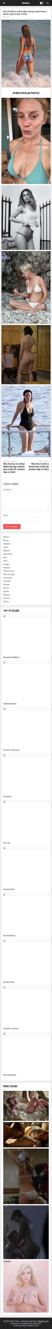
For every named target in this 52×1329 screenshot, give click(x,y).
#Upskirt (6, 543)
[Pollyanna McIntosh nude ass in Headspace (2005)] (26, 1232)
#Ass (5, 557)
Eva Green (7, 796)
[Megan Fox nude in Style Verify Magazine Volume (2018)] (26, 1105)
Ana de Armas (8, 982)
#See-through (9, 574)
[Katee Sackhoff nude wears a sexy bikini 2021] (25, 140)
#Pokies (6, 584)
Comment (8, 490)
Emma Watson (9, 935)
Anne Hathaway (9, 1075)
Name (5, 515)
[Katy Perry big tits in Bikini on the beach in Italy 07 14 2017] (25, 287)
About (24, 1325)
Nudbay (26, 3)
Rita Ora (6, 17)
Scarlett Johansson (11, 750)
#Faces (6, 588)
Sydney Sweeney (9, 703)
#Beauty (6, 594)
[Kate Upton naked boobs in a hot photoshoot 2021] (26, 1286)
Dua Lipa (6, 843)
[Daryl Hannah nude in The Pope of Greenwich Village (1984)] (26, 1176)
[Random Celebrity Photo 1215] (25, 421)
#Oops (6, 540)
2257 (37, 1325)
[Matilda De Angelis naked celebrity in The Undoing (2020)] (25, 354)
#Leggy (6, 564)
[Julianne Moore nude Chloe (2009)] (26, 1134)
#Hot (5, 560)
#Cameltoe (7, 554)
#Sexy (5, 547)
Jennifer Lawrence (11, 1028)
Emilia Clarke (8, 889)
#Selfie (6, 591)
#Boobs (6, 550)
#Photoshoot (9, 571)
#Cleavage (7, 577)
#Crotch (6, 598)
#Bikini (6, 537)
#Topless (7, 581)
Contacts (17, 1325)
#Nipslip (6, 567)
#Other (6, 601)
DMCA (31, 1325)
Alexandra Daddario (11, 657)
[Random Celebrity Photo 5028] (25, 217)
